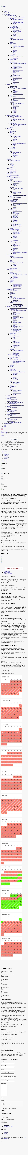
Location (6, 458)
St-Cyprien (15, 240)
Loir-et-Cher (12, 148)
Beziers (14, 212)
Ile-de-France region (14, 175)
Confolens (15, 26)
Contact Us (6, 1125)
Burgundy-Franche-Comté (13, 115)
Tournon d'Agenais (17, 67)
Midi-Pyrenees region (15, 413)
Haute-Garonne (13, 200)
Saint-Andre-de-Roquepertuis (19, 195)
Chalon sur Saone (17, 125)
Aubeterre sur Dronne (18, 22)
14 (8, 687)
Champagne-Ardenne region (16, 402)
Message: (3, 1083)
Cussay (14, 144)
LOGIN (2, 435)
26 (2, 693)
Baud (14, 104)
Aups (14, 337)
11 (20, 684)
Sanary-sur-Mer (16, 345)
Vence (14, 325)
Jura (10, 294)
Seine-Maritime (13, 268)
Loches (14, 145)
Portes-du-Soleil (16, 379)
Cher (11, 132)
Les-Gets (15, 375)
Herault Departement (17, 211)
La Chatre (15, 139)
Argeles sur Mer (16, 233)
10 (17, 684)
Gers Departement (17, 197)
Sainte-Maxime (16, 342)
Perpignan (15, 237)
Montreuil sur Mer (17, 301)
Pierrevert (15, 363)
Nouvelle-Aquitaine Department (17, 17)
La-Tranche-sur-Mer (17, 285)
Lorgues (14, 341)
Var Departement (17, 336)
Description (6, 454)
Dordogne (12, 44)
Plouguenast (15, 91)
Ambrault (15, 137)
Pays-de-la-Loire (10, 269)
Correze (11, 38)
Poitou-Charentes (11, 421)
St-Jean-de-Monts (17, 288)
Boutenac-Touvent (17, 31)
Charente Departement (18, 19)
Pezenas (14, 219)
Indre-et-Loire (13, 141)
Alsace (8, 395)
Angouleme (15, 20)
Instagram (6, 1132)
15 (11, 687)
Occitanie (9, 176)
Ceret (14, 234)
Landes (11, 60)
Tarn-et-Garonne (13, 250)
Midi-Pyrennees (10, 411)
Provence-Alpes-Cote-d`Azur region (18, 308)
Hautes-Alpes (13, 333)
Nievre (11, 122)
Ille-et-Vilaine (13, 96)
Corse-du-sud (13, 171)
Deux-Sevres (13, 43)
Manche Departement (18, 262)
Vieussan (15, 221)
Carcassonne (16, 183)
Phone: (2, 1069)
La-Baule (15, 276)
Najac (14, 189)
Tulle (14, 40)
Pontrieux (15, 92)
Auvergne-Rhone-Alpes (12, 354)
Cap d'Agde (15, 215)
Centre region (13, 131)
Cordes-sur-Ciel (16, 245)
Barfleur (14, 264)
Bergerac (15, 48)
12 (2, 687)
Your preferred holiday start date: (8, 1076)
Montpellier (15, 217)
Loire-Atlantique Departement (20, 274)
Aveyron (12, 187)
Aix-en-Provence (17, 332)
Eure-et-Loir (12, 133)
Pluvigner (15, 111)
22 (11, 690)
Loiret (11, 149)
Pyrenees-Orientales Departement (17, 231)
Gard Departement (17, 192)
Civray (14, 80)
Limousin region (13, 407)
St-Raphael (15, 346)
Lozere (11, 228)
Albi (14, 244)
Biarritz (14, 72)
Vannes (14, 114)
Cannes (14, 314)
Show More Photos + (14, 568)
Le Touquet (15, 300)
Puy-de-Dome (13, 386)
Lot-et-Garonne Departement (19, 63)
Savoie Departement (17, 390)
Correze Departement (18, 39)
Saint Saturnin (16, 353)
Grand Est (9, 159)
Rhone (11, 387)
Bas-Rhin (12, 164)
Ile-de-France (10, 173)
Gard (11, 191)
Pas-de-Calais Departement (19, 298)
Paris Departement (17, 152)
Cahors (14, 225)
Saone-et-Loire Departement (19, 124)
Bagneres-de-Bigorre (17, 204)
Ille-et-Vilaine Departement (19, 98)
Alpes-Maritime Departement (19, 310)
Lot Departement (17, 224)
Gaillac (14, 246)
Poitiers (14, 83)
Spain (5, 425)
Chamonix (15, 374)
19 (2, 690)
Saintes (14, 35)
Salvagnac (15, 249)
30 (14, 693)
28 (8, 693)
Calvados (12, 256)
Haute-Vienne (13, 59)
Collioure (15, 236)
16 (14, 687)
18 (20, 687)
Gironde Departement (18, 56)
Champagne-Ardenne (12, 401)
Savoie (11, 389)
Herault (11, 209)
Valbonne (15, 324)
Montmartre (15, 155)
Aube (11, 163)
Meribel (14, 394)
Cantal (11, 366)
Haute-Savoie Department (19, 371)
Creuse (11, 42)
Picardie (8, 418)
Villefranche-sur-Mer (17, 326)
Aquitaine (9, 398)
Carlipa (14, 184)
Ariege (11, 179)
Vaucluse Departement (18, 350)
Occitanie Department (15, 177)
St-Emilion (15, 58)
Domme (14, 51)
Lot (10, 223)
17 (17, 687)
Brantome (15, 50)
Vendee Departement (17, 284)
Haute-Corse (13, 172)
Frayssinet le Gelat (17, 227)
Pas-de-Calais (13, 297)
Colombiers (15, 216)
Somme (11, 302)
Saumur (11, 272)
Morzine (15, 378)
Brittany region (13, 86)
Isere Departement (17, 382)
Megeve (14, 377)
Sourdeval (15, 265)
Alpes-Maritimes (13, 309)
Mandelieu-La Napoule (18, 317)
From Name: (4, 1062)
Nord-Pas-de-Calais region (16, 417)
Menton (14, 318)
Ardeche (12, 365)
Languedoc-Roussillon (12, 403)
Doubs (11, 292)
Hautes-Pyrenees (13, 201)
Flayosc (14, 338)
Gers (11, 196)
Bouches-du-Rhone (14, 328)
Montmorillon (16, 82)
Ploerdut (15, 110)
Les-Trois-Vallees (17, 393)
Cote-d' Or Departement (18, 119)
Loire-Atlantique (13, 273)
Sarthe (11, 281)
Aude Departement (17, 181)
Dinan (14, 90)
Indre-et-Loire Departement (19, 143)
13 (5, 687)
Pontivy (14, 112)
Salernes (15, 343)
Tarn (11, 241)
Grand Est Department (15, 160)
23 (14, 690)
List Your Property (8, 13)
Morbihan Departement (18, 103)
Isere (11, 381)
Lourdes (14, 207)
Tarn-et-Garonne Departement (20, 252)
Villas (20, 436)
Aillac (14, 47)
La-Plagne (15, 391)
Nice (14, 321)
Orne (11, 266)
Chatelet (14, 153)
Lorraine (9, 409)
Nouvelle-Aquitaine (11, 15)
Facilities (6, 455)
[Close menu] (1, 9)
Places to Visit (7, 14)
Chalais (14, 23)
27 (5, 693)
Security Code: (4, 1100)
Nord (11, 296)
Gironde (11, 55)
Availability (6, 457)
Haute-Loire (12, 369)
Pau (13, 74)
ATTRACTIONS (8, 573)
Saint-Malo (15, 100)
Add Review (4, 460)
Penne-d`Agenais (17, 66)
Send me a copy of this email (9, 1108)
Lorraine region (13, 410)
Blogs (5, 426)
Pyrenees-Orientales (14, 229)
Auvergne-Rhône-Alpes (15, 355)
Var (10, 334)
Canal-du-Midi (16, 213)
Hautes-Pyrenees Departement (20, 203)
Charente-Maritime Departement (17, 29)
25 (20, 690)
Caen (14, 258)
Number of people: (5, 1072)
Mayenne (12, 280)
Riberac (14, 52)
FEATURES (7, 572)
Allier (11, 358)
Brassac (14, 253)
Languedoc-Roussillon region (17, 405)
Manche (11, 261)
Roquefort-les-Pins (17, 322)
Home (5, 11)
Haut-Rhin (12, 165)
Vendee (11, 282)
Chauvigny (15, 79)
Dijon (14, 120)
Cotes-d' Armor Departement (19, 88)
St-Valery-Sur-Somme (18, 305)
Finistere (12, 95)
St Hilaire (12, 129)
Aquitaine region (13, 399)
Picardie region (13, 419)
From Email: (4, 1065)
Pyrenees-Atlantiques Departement (18, 70)
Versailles (15, 157)
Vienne (11, 76)
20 (5, 690)
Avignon (15, 351)
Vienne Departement (17, 78)
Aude (11, 180)
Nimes (14, 193)
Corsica (8, 168)
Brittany (8, 84)
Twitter (5, 1133)
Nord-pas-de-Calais (11, 414)
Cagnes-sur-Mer (16, 313)
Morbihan (12, 102)
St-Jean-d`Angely (17, 36)
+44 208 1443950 (5, 1118)
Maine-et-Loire (13, 278)
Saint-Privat (15, 220)
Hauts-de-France (10, 289)
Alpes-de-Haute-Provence (16, 359)
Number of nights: (5, 1080)
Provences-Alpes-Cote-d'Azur (14, 306)
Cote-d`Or (12, 118)
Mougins (15, 320)
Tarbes (14, 208)
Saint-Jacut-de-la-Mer (18, 94)
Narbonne (15, 185)
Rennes (14, 99)
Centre (8, 128)
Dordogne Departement (18, 46)
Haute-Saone (13, 293)
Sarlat (14, 54)
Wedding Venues (8, 423)
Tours (14, 147)
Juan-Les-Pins (16, 316)
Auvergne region (14, 357)
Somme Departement (17, 304)
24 (17, 690)
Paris (11, 151)
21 (8, 690)
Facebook (6, 1134)
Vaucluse (12, 349)
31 (17, 693)
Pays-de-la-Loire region (15, 270)
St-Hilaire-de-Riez (17, 286)
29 (11, 693)
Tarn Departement (17, 242)
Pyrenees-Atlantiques (15, 68)
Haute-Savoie (13, 370)
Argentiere (15, 373)
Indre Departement (17, 136)
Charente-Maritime (14, 27)
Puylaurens (15, 248)
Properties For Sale (8, 1126)
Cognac (14, 24)
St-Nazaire (15, 277)
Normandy (9, 254)
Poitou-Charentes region (15, 422)
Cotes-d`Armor (13, 87)
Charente (12, 18)
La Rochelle (15, 32)
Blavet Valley (16, 106)
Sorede (14, 238)
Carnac (14, 107)
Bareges (14, 205)
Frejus (14, 339)
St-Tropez (15, 347)
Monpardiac (15, 199)
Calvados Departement (18, 257)
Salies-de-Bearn (16, 75)
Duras (14, 64)
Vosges (11, 167)
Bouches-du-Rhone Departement (17, 330)
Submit (2, 1110)
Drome (11, 367)
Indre (11, 135)
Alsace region (13, 397)
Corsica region (13, 169)
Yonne (11, 127)
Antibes (14, 312)
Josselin (14, 108)
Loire (11, 385)
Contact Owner (4, 451)
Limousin (9, 406)
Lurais (14, 140)
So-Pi (14, 156)
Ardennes (12, 161)
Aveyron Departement (18, 188)
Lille (11, 415)
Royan (14, 34)
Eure (11, 260)
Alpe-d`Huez (16, 383)
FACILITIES (7, 571)
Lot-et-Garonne (13, 62)
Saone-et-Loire (13, 123)
